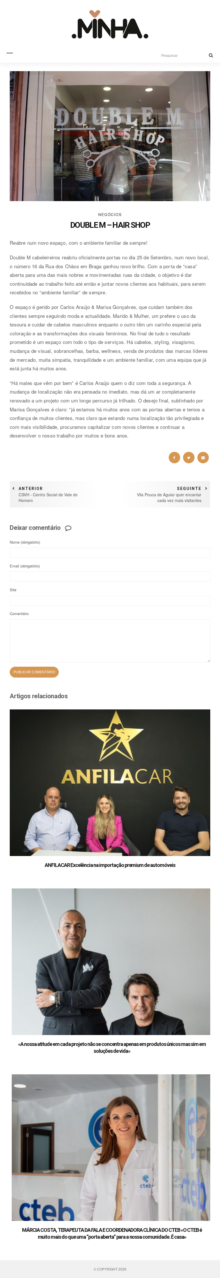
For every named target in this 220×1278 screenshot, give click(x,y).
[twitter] (189, 457)
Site (13, 589)
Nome (25, 542)
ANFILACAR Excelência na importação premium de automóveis (110, 865)
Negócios (110, 214)
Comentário (19, 613)
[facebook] (174, 457)
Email (25, 566)
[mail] (203, 457)
